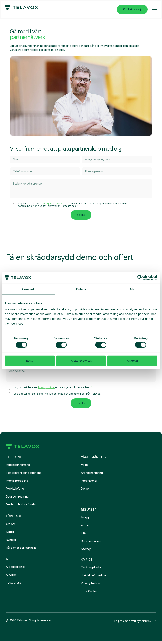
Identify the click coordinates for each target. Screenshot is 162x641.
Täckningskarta (91, 567)
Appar (85, 525)
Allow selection (81, 361)
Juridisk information (93, 575)
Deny (29, 361)
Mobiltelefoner (15, 488)
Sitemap (86, 549)
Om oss (10, 524)
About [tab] (134, 289)
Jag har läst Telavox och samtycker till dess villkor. (52, 387)
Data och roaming (17, 496)
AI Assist (11, 574)
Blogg (85, 517)
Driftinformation (90, 541)
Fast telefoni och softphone (23, 472)
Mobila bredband (17, 480)
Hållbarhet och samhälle (21, 547)
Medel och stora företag (21, 504)
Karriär (10, 531)
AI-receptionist (15, 566)
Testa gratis (13, 582)
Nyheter (11, 539)
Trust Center (89, 591)
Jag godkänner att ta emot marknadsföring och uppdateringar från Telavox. (57, 394)
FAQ (83, 533)
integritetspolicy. (52, 203)
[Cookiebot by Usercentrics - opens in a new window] (140, 277)
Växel (84, 464)
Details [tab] (81, 289)
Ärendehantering (92, 472)
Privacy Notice (46, 387)
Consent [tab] (28, 289)
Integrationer (89, 480)
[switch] (61, 345)
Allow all (132, 361)
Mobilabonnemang (18, 464)
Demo (85, 488)
